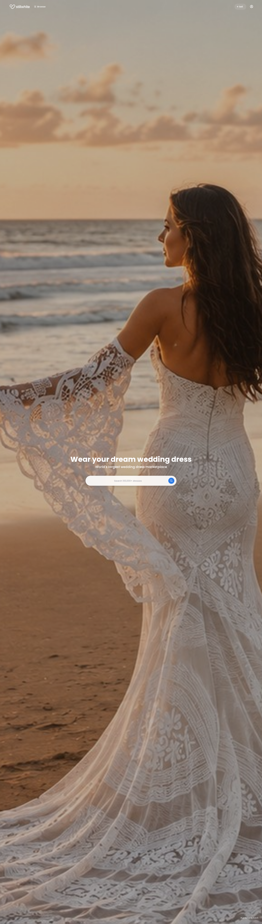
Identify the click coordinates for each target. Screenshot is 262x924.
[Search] (171, 481)
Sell (241, 6)
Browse (41, 6)
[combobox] (131, 480)
